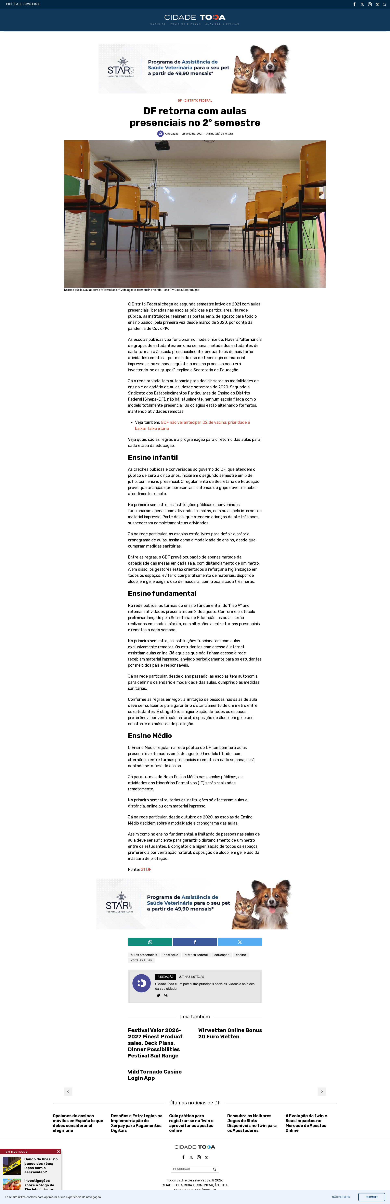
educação (221, 955)
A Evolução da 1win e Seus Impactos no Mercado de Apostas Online (306, 1123)
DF (180, 100)
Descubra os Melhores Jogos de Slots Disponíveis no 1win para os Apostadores (252, 1123)
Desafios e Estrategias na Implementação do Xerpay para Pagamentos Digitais (136, 1123)
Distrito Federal (198, 100)
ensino (241, 955)
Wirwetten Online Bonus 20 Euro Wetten (230, 1033)
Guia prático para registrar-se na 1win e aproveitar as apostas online (191, 1123)
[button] (214, 1169)
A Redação (172, 133)
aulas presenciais (144, 955)
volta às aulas (141, 960)
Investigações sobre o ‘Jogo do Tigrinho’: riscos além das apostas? (39, 1189)
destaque (171, 955)
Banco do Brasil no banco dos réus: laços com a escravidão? (41, 1165)
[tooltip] (354, 4)
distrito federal (196, 955)
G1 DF (146, 869)
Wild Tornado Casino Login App (155, 1075)
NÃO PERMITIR (341, 1197)
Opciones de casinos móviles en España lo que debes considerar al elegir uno (78, 1123)
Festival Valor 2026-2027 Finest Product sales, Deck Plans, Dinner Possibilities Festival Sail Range (155, 1043)
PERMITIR (372, 1197)
